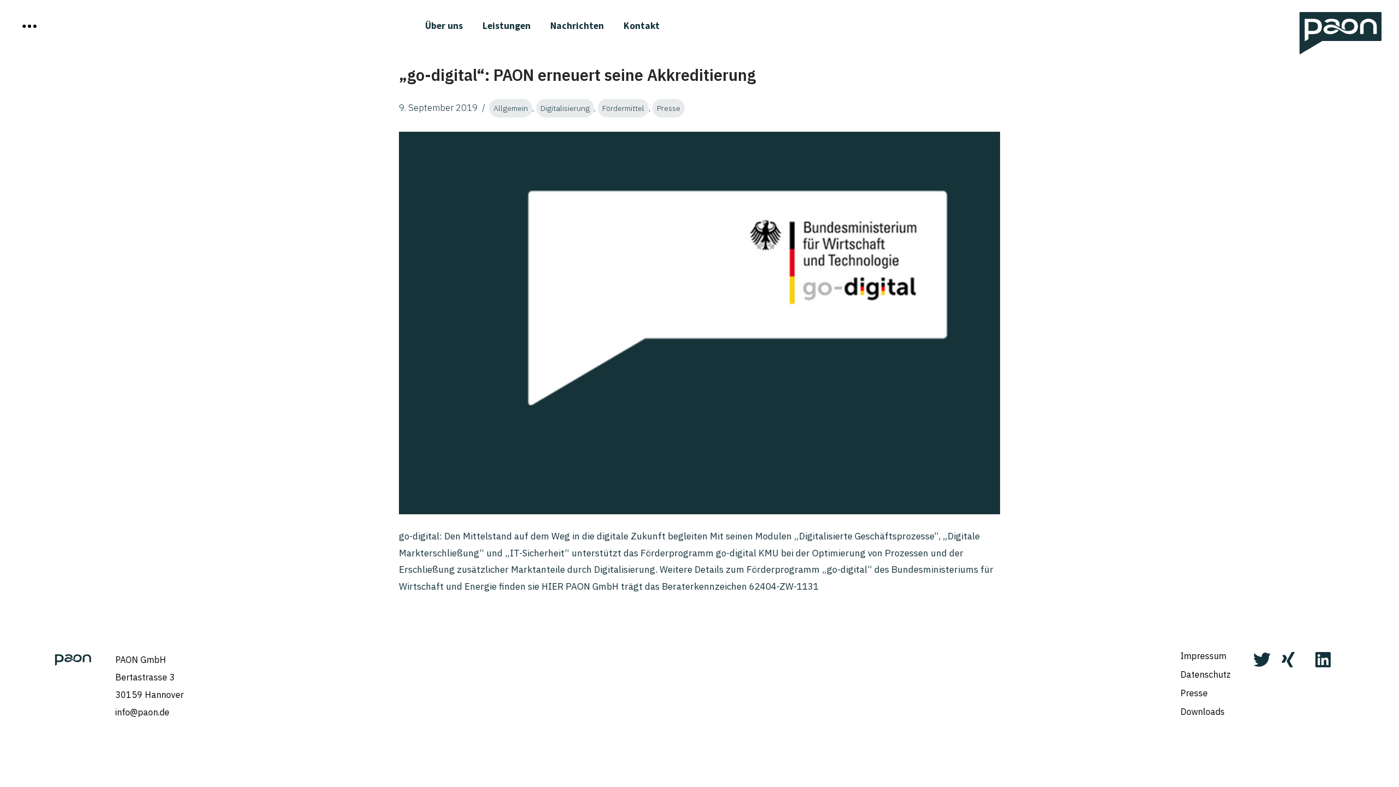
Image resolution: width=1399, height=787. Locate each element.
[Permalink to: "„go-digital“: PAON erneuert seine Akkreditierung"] (699, 323)
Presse (668, 108)
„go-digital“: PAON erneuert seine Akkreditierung (577, 74)
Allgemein (510, 108)
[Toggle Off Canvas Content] (29, 26)
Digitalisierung (565, 108)
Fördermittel (623, 108)
